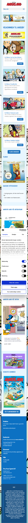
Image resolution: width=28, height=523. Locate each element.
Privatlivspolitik (6, 460)
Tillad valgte (14, 287)
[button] (4, 226)
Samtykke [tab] (5, 234)
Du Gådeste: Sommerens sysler (12, 113)
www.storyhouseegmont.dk (9, 477)
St (3, 471)
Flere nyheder (14, 152)
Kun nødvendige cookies (14, 291)
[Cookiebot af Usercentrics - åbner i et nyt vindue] (19, 230)
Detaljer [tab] (14, 234)
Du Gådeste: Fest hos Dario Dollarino (13, 57)
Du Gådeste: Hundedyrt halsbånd (12, 140)
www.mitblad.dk (19, 439)
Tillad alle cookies (14, 282)
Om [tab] (23, 234)
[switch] (24, 266)
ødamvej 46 (6, 471)
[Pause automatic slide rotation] (23, 305)
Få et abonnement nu (12, 412)
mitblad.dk (5, 453)
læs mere (20, 63)
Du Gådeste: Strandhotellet (11, 84)
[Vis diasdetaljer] (14, 18)
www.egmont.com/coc (10, 515)
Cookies (5, 461)
